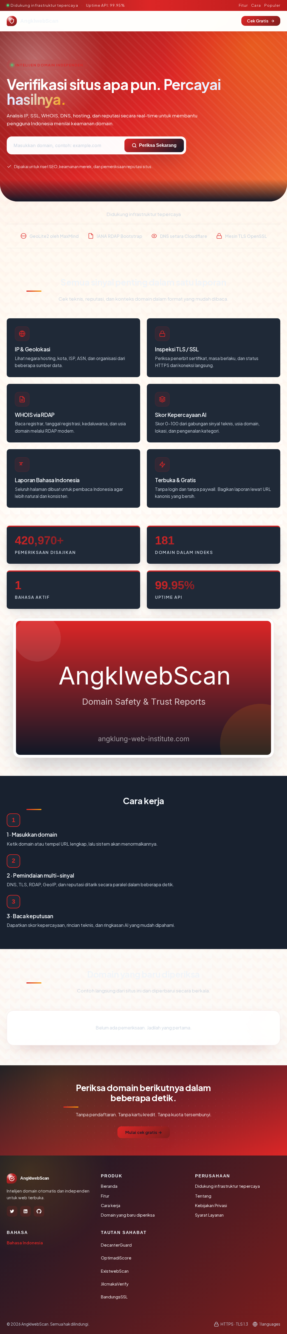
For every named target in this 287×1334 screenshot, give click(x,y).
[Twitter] (12, 1211)
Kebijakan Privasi (211, 1205)
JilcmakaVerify (115, 1283)
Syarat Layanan (209, 1214)
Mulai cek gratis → (143, 1132)
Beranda (109, 1186)
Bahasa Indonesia (25, 1242)
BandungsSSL (114, 1296)
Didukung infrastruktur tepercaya (227, 1186)
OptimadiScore (116, 1257)
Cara (256, 5)
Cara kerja (110, 1205)
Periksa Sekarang (158, 145)
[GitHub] (39, 1211)
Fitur (243, 5)
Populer (272, 5)
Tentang (203, 1195)
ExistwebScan (115, 1270)
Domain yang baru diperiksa (128, 1214)
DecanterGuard (116, 1244)
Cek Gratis (258, 20)
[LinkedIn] (25, 1211)
